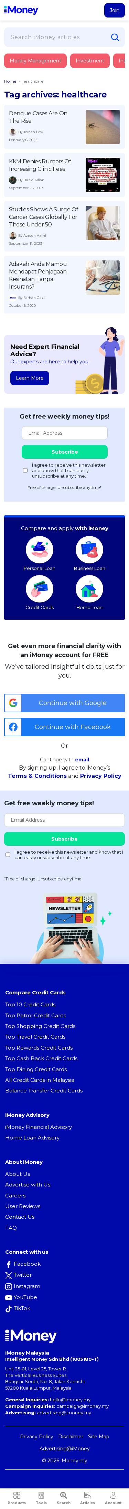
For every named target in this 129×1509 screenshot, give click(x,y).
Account (113, 1503)
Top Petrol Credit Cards (35, 1015)
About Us (17, 1174)
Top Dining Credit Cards (36, 1069)
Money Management (35, 61)
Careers (15, 1195)
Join (114, 10)
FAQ (11, 1228)
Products (17, 1503)
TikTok (22, 1308)
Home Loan (89, 607)
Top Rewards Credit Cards (39, 1047)
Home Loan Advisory (32, 1137)
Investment (90, 61)
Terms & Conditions (37, 776)
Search (64, 1503)
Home (10, 81)
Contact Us (19, 1217)
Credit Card (38, 68)
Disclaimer (70, 1437)
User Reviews (22, 1206)
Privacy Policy (100, 776)
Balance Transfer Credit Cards (44, 1090)
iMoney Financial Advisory (38, 1127)
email (82, 760)
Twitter (23, 1275)
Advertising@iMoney (65, 1449)
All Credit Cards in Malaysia (39, 1080)
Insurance (36, 86)
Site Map (98, 1437)
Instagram (27, 1286)
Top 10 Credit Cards (30, 1004)
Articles (87, 1503)
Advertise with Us (27, 1184)
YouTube (25, 1297)
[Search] (115, 37)
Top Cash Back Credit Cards (41, 1058)
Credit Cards (39, 607)
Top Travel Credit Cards (35, 1036)
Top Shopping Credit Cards (40, 1026)
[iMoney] (21, 10)
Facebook (27, 1264)
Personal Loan (39, 568)
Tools (41, 1503)
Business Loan (89, 568)
